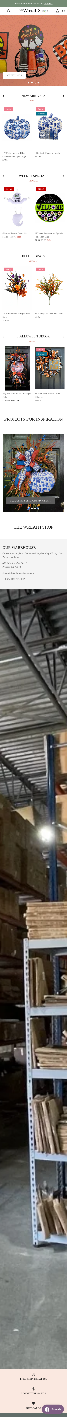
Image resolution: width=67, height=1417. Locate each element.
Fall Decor (14, 75)
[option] (33, 50)
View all (33, 101)
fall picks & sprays (42, 75)
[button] (28, 82)
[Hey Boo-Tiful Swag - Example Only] (17, 368)
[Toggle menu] (3, 10)
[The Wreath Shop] (33, 11)
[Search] (10, 10)
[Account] (56, 10)
